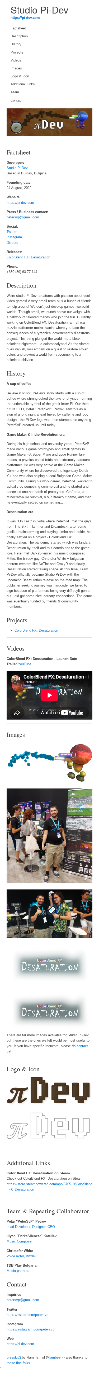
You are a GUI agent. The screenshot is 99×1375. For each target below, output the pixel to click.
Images (16, 68)
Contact (16, 100)
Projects (17, 52)
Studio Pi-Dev (17, 168)
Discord (12, 243)
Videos (16, 60)
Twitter (12, 232)
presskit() (14, 1357)
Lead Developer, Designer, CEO (31, 1227)
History (16, 44)
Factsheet (18, 28)
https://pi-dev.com (25, 18)
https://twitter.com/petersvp (27, 1315)
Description (19, 36)
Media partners (18, 1271)
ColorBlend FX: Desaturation (28, 257)
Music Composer (19, 1241)
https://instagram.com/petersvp (30, 1329)
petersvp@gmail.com (23, 217)
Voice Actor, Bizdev (21, 1256)
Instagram (14, 237)
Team (15, 92)
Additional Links (23, 84)
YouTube (24, 664)
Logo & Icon (20, 76)
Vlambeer (54, 1357)
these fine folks (18, 1363)
